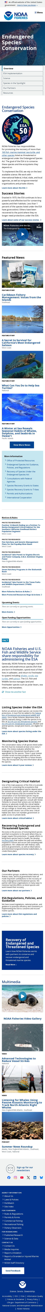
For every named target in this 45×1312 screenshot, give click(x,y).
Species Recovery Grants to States (23, 485)
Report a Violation (12, 1252)
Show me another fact (15, 692)
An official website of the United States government (23, 3)
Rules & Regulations (13, 1213)
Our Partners (9, 88)
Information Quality (35, 1296)
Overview (8, 68)
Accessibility (7, 1296)
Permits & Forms (12, 1217)
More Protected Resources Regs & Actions (21, 594)
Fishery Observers (12, 1227)
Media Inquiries (11, 1249)
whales (24, 675)
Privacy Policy (32, 1299)
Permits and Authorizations (20, 493)
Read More (10, 964)
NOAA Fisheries (23, 1308)
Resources (8, 93)
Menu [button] (40, 12)
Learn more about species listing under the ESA (21, 732)
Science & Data (11, 1238)
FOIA (22, 1296)
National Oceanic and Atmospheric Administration (22, 1305)
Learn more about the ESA (14, 188)
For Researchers (9, 1232)
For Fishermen (8, 1210)
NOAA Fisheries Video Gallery (22, 1018)
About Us (8, 1196)
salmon (16, 678)
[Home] (15, 15)
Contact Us (7, 1242)
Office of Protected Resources (21, 460)
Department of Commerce (25, 1302)
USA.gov (10, 1302)
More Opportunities (11, 627)
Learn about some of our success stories (21, 220)
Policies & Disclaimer (15, 1299)
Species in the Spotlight (14, 83)
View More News (22, 445)
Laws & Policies (11, 1199)
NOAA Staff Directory (14, 1262)
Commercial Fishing (13, 1220)
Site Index (9, 1206)
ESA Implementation (12, 73)
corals (31, 675)
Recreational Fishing (13, 1224)
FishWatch (9, 1203)
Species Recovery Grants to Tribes (23, 489)
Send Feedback (13, 1270)
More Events (7, 612)
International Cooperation (19, 497)
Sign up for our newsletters (25, 1169)
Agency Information (12, 1193)
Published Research (13, 1235)
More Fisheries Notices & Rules (16, 591)
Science (6, 78)
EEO (16, 1296)
